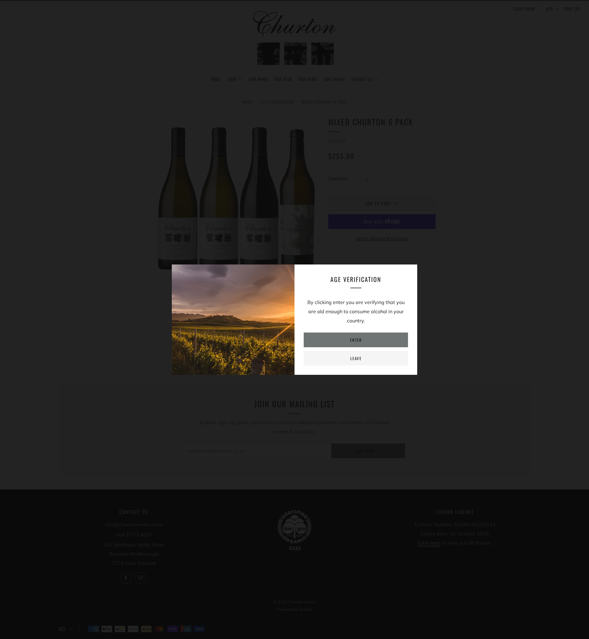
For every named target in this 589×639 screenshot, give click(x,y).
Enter (356, 340)
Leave (356, 358)
